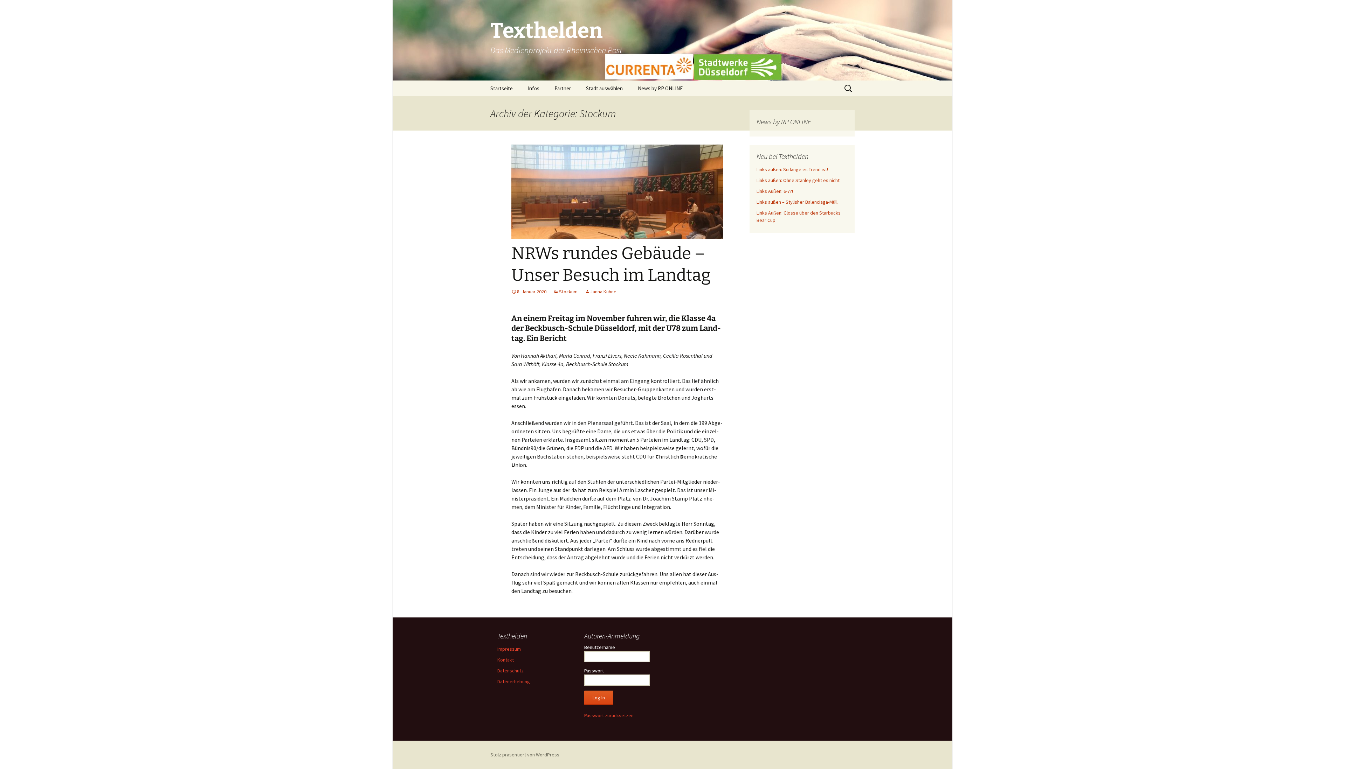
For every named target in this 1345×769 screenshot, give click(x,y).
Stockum (568, 291)
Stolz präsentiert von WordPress (524, 754)
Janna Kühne (603, 291)
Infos (533, 88)
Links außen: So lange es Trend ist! (792, 169)
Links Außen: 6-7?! (775, 191)
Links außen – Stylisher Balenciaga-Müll (797, 202)
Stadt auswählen (604, 88)
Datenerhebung (513, 681)
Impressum (509, 649)
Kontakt (505, 660)
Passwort (594, 670)
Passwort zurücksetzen (609, 715)
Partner (562, 88)
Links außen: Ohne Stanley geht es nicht (798, 180)
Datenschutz (510, 670)
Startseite (501, 88)
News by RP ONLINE (660, 88)
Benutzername (599, 647)
